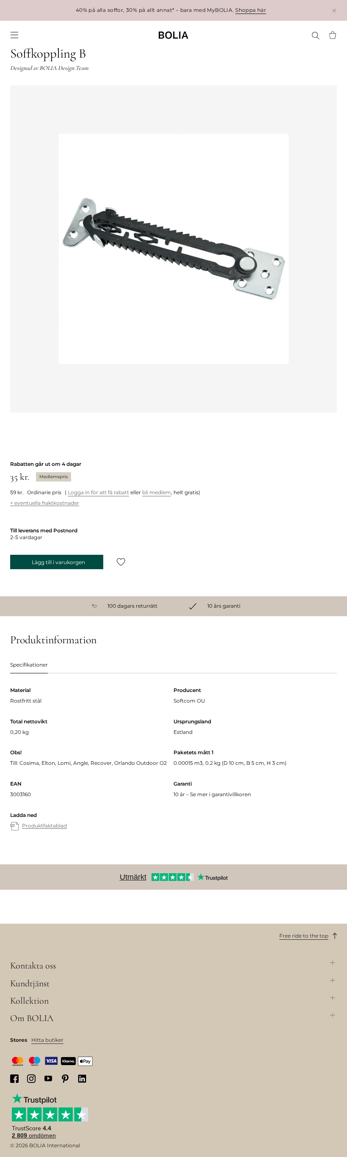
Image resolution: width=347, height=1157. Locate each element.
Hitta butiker (47, 1040)
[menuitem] (14, 35)
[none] (173, 35)
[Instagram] (31, 1078)
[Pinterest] (65, 1078)
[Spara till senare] (121, 562)
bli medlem (156, 492)
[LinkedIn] (82, 1078)
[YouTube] (48, 1078)
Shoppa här (250, 10)
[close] (334, 10)
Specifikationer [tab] (29, 665)
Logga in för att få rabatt (98, 492)
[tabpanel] (173, 767)
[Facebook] (14, 1078)
